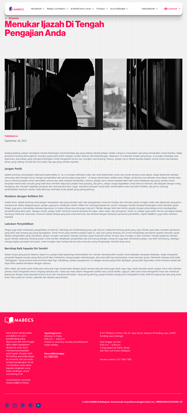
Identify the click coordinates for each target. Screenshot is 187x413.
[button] (37, 9)
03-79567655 (51, 356)
